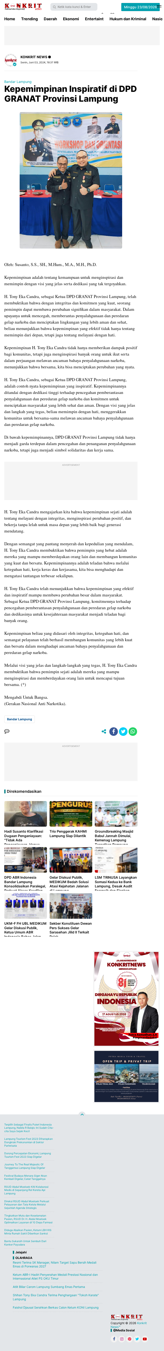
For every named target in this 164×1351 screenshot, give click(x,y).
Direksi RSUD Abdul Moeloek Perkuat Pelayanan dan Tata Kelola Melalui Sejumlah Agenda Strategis (26, 1204)
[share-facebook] (113, 731)
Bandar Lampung (18, 82)
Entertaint (94, 19)
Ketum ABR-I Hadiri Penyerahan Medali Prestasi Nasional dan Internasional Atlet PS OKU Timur (55, 1276)
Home (9, 19)
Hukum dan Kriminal (128, 19)
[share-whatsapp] (133, 731)
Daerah (50, 19)
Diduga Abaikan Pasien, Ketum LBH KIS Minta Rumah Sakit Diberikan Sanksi (27, 1231)
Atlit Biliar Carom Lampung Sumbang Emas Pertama (49, 1287)
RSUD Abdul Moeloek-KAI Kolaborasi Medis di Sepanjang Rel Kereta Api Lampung (26, 1190)
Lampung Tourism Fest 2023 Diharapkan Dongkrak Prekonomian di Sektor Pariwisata (28, 1142)
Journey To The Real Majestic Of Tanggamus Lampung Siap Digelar (24, 1166)
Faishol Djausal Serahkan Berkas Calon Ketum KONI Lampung (56, 1307)
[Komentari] (6, 731)
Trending (29, 19)
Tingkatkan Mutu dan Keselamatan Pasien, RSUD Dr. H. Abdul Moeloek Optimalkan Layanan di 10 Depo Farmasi (28, 1219)
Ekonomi (71, 19)
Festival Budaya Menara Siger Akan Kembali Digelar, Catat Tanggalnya (25, 1177)
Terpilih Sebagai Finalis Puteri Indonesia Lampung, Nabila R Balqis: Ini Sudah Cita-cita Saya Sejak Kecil (29, 1128)
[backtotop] (82, 1115)
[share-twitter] (123, 731)
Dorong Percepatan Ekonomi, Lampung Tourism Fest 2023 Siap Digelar (27, 1155)
